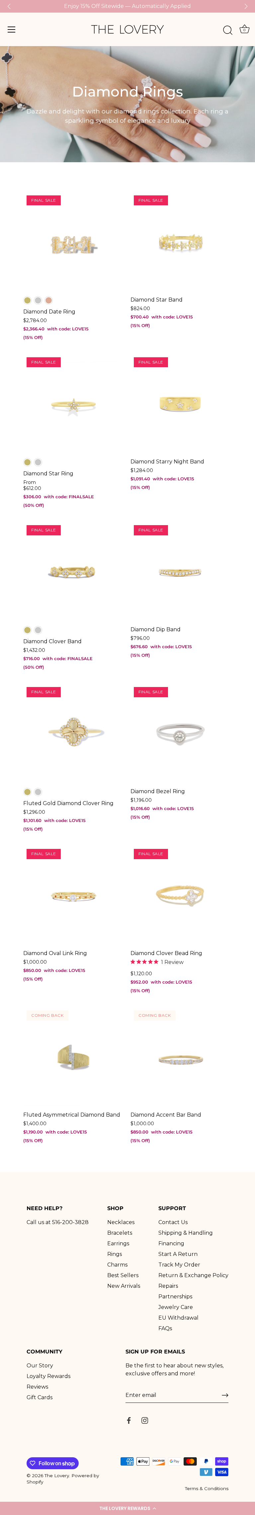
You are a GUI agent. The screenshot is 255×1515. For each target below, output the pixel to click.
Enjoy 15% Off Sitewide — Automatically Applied (127, 6)
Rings (114, 1254)
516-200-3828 (70, 1222)
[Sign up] (225, 1395)
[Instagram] (144, 1420)
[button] (127, 1508)
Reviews (37, 1387)
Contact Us (173, 1222)
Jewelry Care (175, 1307)
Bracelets (119, 1233)
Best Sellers (122, 1275)
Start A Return (178, 1254)
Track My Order (179, 1265)
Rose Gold (48, 300)
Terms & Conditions (206, 1488)
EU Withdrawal (178, 1318)
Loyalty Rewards (48, 1376)
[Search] (227, 30)
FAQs (165, 1328)
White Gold (38, 300)
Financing (171, 1243)
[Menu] (11, 29)
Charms (117, 1265)
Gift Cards (39, 1397)
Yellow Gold (27, 300)
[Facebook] (129, 1420)
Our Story (40, 1365)
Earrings (118, 1243)
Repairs (168, 1286)
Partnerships (175, 1296)
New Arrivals (123, 1286)
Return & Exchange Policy (193, 1275)
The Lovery (56, 1475)
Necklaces (120, 1222)
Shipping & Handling (185, 1233)
